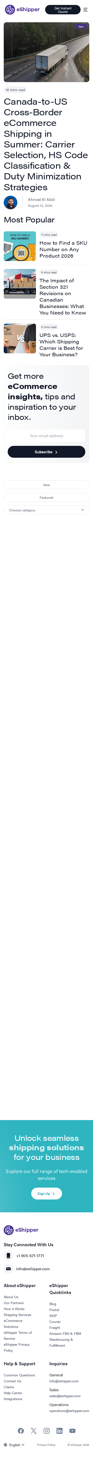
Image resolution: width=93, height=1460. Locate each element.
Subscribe (44, 452)
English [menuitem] (14, 1444)
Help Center (13, 1392)
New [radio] (46, 484)
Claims (9, 1386)
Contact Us (12, 1380)
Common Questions (19, 1374)
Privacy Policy (46, 1445)
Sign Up (43, 1193)
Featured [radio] (46, 497)
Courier (55, 1321)
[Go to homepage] (22, 10)
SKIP (53, 1315)
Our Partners (14, 1302)
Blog (52, 1303)
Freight (54, 1327)
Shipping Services (17, 1314)
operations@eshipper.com (69, 1410)
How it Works (14, 1308)
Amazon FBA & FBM (65, 1333)
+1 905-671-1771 (30, 1255)
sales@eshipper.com (65, 1395)
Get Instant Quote (63, 9)
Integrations (13, 1398)
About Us (11, 1296)
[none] (15, 1444)
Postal (54, 1309)
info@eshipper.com (33, 1268)
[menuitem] (15, 1444)
